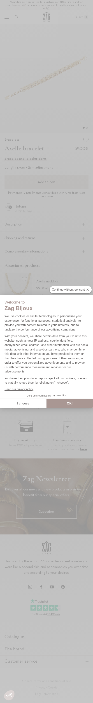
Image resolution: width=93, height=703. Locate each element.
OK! (70, 403)
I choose (23, 403)
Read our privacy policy (19, 389)
